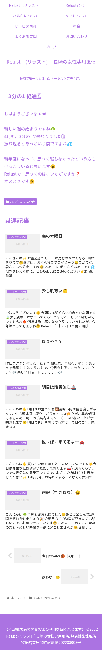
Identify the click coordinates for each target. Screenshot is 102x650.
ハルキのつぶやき (22, 201)
